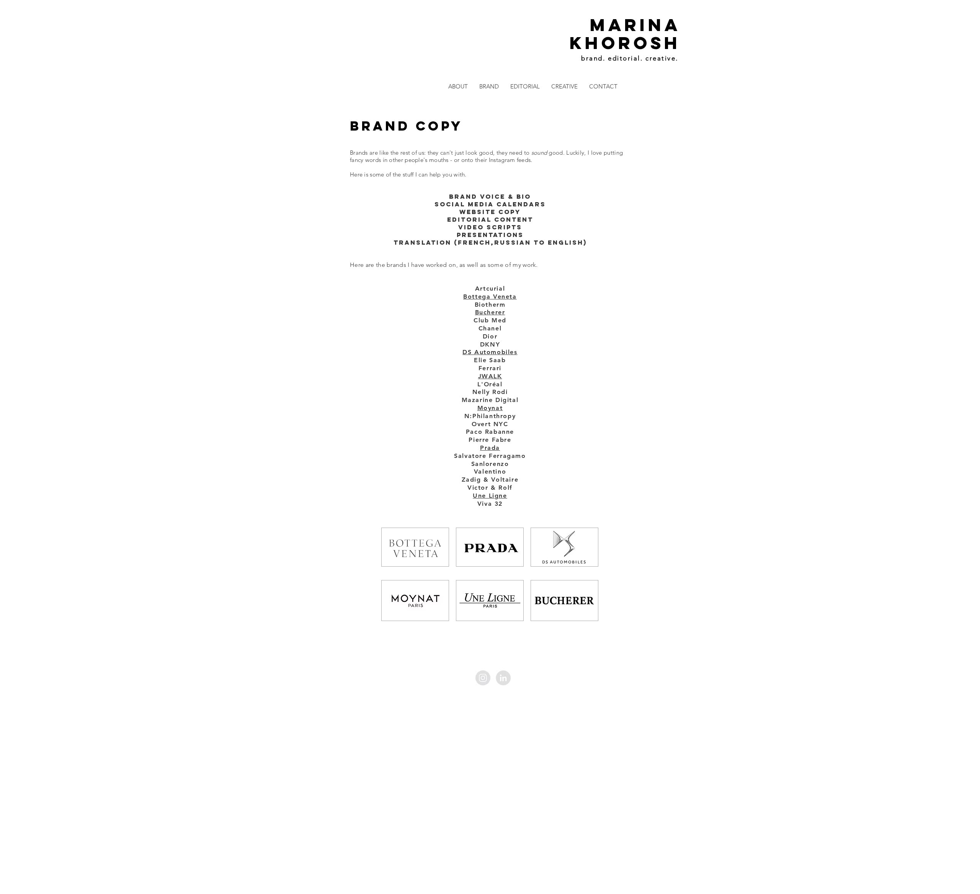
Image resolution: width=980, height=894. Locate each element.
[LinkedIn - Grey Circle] (503, 677)
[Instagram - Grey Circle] (482, 677)
